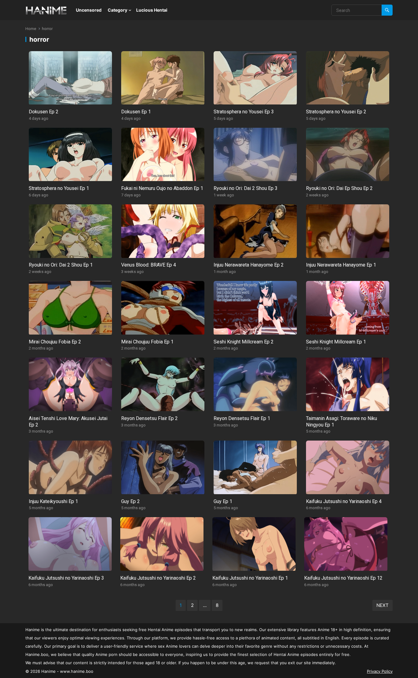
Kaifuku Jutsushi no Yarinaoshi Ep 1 (250, 578)
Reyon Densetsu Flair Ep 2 (149, 418)
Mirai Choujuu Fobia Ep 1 (147, 342)
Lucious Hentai (151, 10)
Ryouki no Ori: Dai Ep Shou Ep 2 (339, 188)
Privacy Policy (380, 671)
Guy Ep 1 (223, 501)
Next (382, 605)
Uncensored (89, 10)
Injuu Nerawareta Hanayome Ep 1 (341, 265)
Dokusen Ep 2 (43, 112)
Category (117, 10)
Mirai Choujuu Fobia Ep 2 (55, 342)
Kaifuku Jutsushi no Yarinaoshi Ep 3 (66, 578)
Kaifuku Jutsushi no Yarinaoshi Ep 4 (344, 501)
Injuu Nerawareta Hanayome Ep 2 (249, 265)
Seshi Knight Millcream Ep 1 (336, 342)
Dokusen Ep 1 (136, 112)
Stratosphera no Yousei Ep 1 (59, 188)
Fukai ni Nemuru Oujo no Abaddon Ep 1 (162, 188)
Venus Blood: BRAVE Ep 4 (148, 265)
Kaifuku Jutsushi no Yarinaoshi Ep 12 (343, 578)
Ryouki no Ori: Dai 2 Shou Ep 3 (246, 188)
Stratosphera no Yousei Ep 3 (244, 112)
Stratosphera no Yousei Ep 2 (336, 112)
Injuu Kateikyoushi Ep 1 (53, 501)
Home (30, 28)
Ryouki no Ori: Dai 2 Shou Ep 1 (61, 265)
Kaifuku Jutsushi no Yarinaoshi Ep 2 (158, 578)
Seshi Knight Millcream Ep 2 (244, 342)
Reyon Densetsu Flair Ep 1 (242, 418)
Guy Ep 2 (130, 501)
